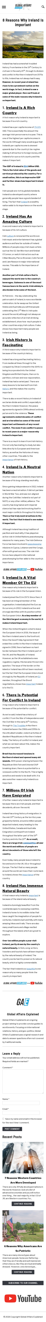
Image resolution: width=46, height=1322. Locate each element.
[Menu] (4, 7)
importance (7, 460)
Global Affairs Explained (23, 1014)
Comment (7, 1067)
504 (26, 166)
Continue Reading (23, 1204)
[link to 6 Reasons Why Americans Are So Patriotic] (23, 1226)
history (5, 389)
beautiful (31, 969)
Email (5, 1109)
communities (29, 843)
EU (39, 677)
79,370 (37, 127)
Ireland (24, 202)
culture (10, 236)
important (31, 684)
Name (5, 1099)
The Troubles (19, 725)
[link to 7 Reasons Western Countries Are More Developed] (23, 1157)
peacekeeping (34, 544)
